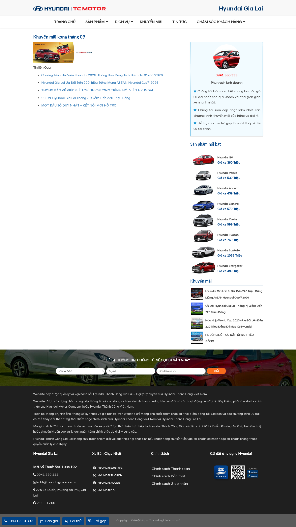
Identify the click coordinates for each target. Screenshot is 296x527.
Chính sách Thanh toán (171, 468)
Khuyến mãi (151, 22)
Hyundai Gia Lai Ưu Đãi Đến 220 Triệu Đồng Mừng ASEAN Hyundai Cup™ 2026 (99, 83)
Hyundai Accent (228, 188)
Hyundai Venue (227, 173)
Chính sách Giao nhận (170, 483)
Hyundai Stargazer (229, 266)
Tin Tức (179, 22)
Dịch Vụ (122, 22)
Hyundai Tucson (228, 235)
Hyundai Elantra (228, 204)
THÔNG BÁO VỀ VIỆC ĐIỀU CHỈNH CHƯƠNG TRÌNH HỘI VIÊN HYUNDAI (97, 90)
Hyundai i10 (225, 157)
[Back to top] (290, 517)
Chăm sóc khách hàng (219, 22)
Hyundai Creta (227, 219)
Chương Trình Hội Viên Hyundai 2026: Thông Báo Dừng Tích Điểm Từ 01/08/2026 (102, 75)
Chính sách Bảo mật (168, 476)
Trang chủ (65, 22)
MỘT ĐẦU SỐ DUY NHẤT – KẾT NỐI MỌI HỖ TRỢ (78, 105)
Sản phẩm (95, 22)
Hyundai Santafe (228, 250)
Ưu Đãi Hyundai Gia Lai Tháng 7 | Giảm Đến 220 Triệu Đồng (85, 98)
